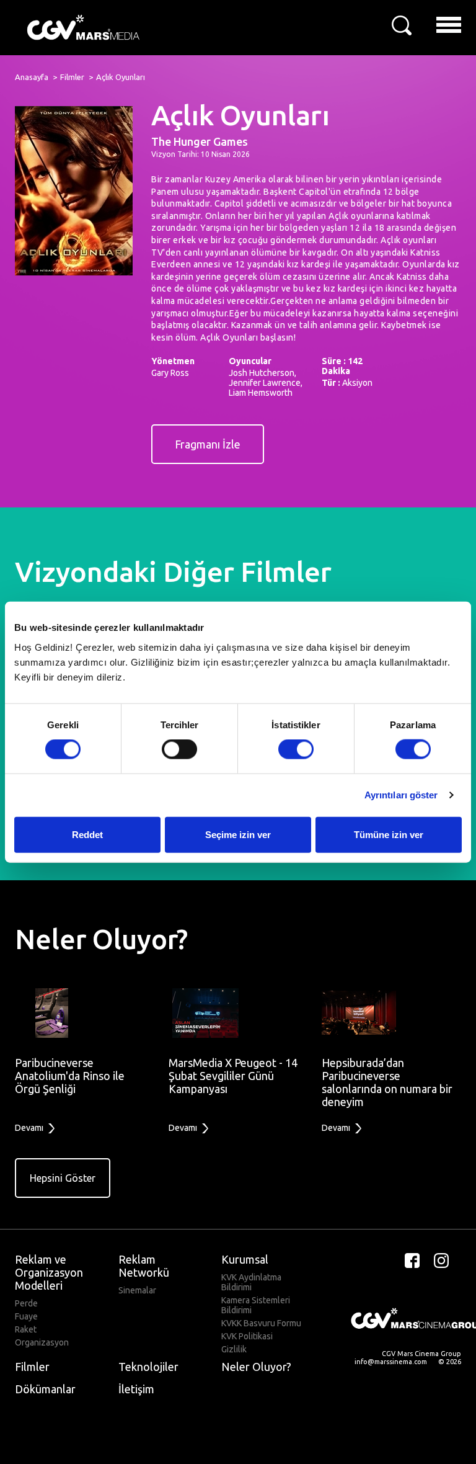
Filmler (72, 77)
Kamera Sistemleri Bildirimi (255, 1305)
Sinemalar (137, 1290)
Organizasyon (42, 1342)
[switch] (179, 749)
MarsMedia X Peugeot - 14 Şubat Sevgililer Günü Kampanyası (233, 1075)
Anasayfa (31, 77)
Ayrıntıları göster (401, 795)
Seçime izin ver (238, 834)
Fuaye (26, 1316)
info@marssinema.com (391, 1361)
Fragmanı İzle (207, 444)
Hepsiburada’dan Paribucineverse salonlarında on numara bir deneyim (387, 1082)
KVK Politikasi (247, 1336)
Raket (26, 1329)
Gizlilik (234, 1349)
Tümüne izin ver (388, 834)
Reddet (87, 834)
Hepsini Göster (62, 1178)
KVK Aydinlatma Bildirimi (251, 1282)
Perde (26, 1303)
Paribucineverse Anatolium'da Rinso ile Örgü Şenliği (70, 1075)
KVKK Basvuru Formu (261, 1323)
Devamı (30, 1128)
